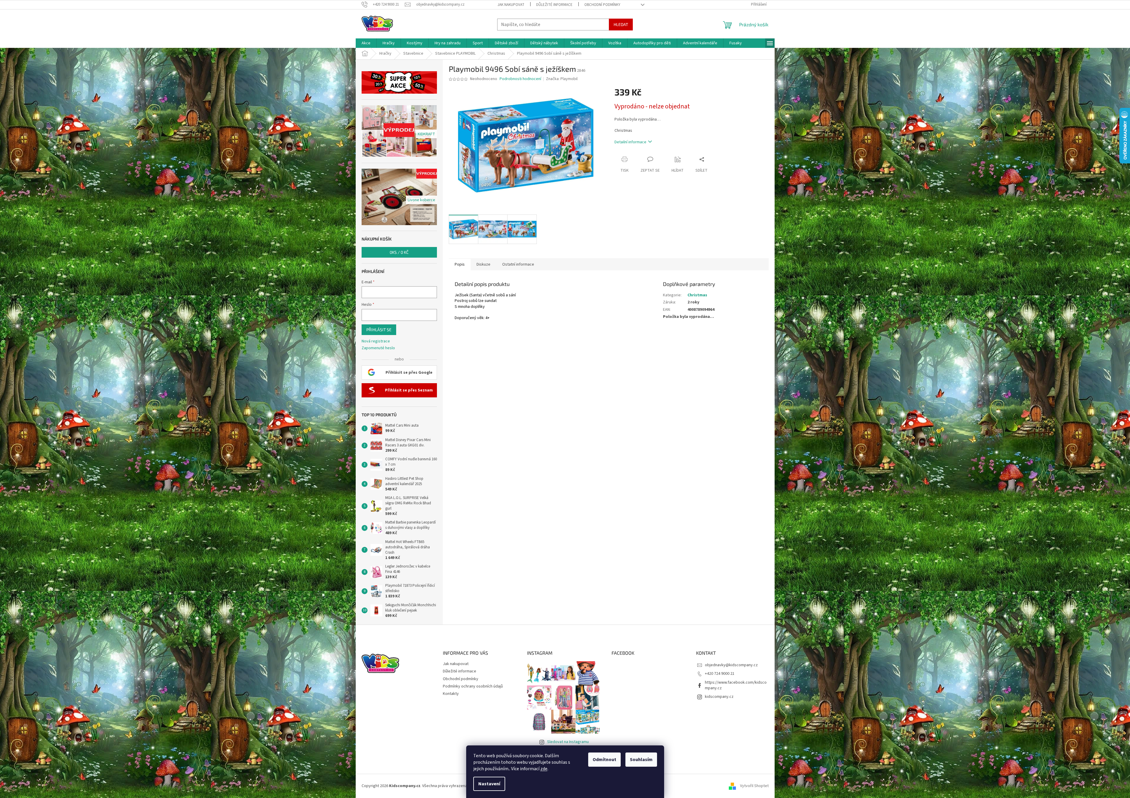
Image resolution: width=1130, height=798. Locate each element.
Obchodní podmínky (602, 4)
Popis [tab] (460, 264)
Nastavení (489, 784)
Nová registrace (376, 341)
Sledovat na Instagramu (568, 742)
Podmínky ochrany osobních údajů (473, 686)
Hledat (621, 24)
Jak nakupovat (510, 4)
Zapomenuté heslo (378, 348)
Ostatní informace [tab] (518, 264)
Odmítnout (604, 759)
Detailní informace (630, 142)
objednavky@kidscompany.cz (731, 665)
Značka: (562, 79)
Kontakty (451, 694)
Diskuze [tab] (483, 264)
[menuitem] (366, 43)
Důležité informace (554, 4)
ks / (399, 252)
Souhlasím (641, 759)
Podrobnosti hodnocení (520, 79)
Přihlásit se (378, 329)
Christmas (697, 295)
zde (543, 769)
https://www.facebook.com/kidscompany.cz (736, 685)
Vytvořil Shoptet (754, 786)
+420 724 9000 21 (719, 674)
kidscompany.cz (719, 697)
